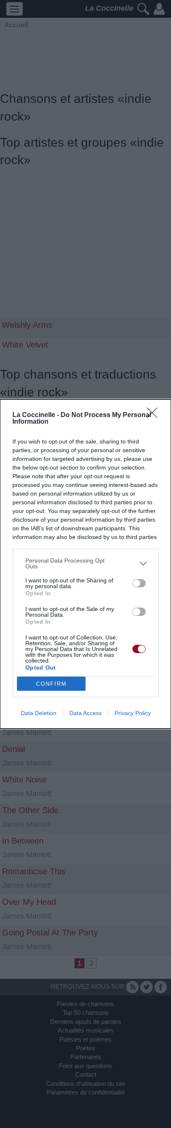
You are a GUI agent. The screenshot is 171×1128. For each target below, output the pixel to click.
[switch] (139, 583)
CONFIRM (51, 684)
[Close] (155, 415)
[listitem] (85, 563)
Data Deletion (38, 713)
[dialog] (85, 564)
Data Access (85, 713)
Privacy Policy (133, 713)
